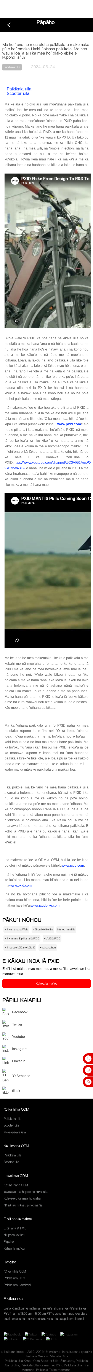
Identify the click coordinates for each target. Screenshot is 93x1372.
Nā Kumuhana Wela (16, 929)
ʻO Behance (21, 1076)
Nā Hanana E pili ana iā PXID (22, 938)
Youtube (18, 1036)
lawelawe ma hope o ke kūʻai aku (26, 1192)
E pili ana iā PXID (15, 1228)
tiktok (16, 1091)
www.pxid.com (73, 865)
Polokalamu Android (17, 1285)
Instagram (19, 1049)
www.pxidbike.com (45, 905)
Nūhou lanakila (66, 929)
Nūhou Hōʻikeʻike (43, 929)
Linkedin (18, 1061)
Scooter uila (18, 93)
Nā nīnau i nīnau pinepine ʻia (23, 1205)
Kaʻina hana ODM (16, 1185)
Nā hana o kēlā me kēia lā (20, 947)
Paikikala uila (19, 89)
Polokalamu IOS (14, 1278)
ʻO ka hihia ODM (15, 1271)
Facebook (19, 1012)
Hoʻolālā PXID (52, 938)
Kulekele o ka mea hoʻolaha (22, 1199)
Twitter (17, 1024)
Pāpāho (46, 22)
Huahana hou (48, 947)
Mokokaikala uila (15, 1132)
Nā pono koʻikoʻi (14, 1235)
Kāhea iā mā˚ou (47, 983)
